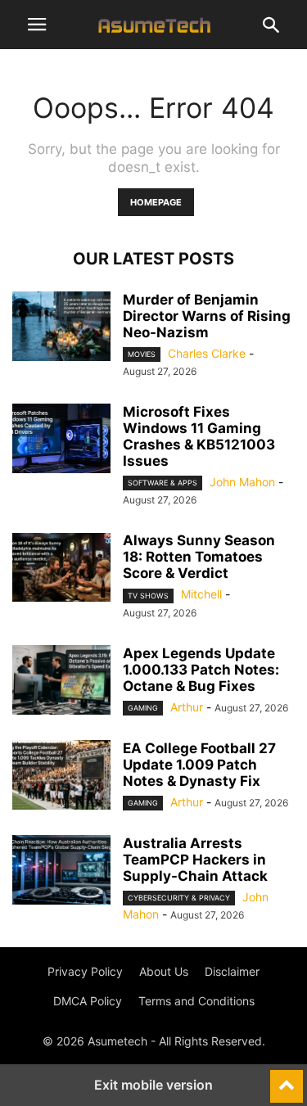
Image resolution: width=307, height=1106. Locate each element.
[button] (36, 24)
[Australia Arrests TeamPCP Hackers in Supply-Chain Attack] (61, 872)
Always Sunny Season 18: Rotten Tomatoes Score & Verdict (199, 556)
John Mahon (242, 482)
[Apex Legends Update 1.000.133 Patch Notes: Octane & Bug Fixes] (61, 682)
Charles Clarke (207, 353)
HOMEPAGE (156, 202)
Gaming (143, 707)
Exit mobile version (153, 1085)
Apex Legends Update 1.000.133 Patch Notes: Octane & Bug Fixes (201, 669)
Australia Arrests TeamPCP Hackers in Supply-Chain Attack (195, 859)
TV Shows (148, 595)
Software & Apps (162, 482)
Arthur (186, 707)
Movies (142, 354)
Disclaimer (232, 971)
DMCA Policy (87, 1001)
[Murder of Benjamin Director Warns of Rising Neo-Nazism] (61, 328)
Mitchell (201, 594)
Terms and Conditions (196, 1001)
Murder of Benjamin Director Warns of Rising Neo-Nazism (207, 316)
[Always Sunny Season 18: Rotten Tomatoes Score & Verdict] (61, 569)
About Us (163, 971)
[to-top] (286, 1079)
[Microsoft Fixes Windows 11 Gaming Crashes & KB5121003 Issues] (61, 440)
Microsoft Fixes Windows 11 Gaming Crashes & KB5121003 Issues (199, 436)
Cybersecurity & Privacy (179, 897)
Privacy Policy (85, 971)
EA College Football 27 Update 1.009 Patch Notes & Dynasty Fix (199, 764)
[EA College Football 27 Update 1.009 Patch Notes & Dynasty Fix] (61, 777)
